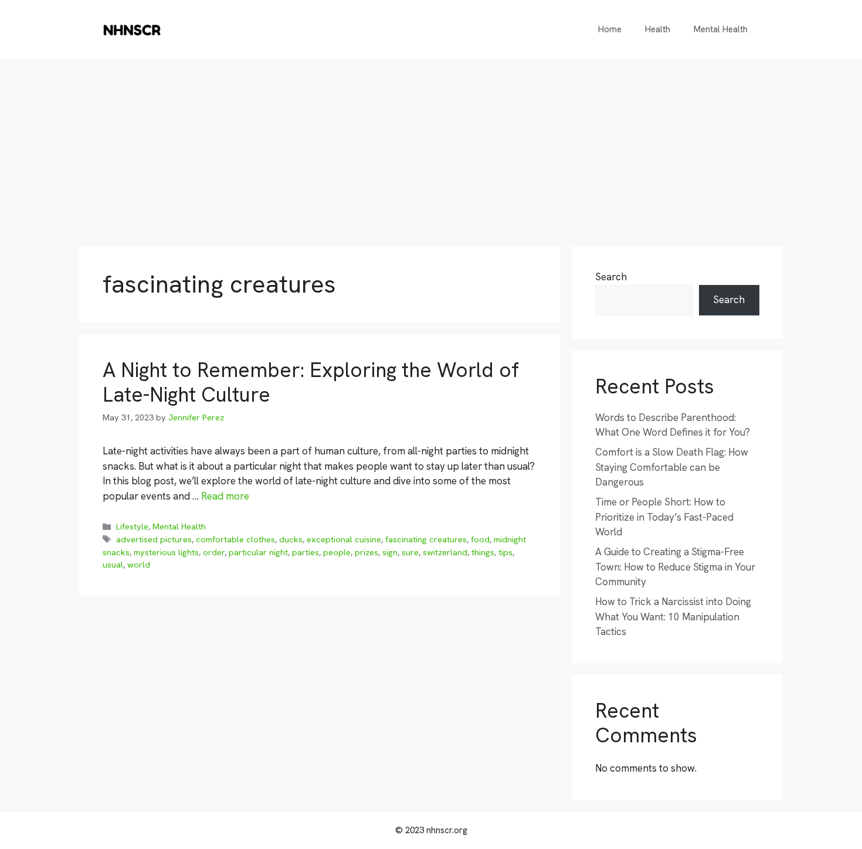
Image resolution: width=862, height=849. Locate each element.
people (337, 552)
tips (505, 552)
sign (390, 552)
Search (611, 276)
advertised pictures (154, 539)
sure (410, 552)
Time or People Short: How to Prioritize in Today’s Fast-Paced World (664, 516)
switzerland (445, 552)
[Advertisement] (431, 146)
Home (610, 29)
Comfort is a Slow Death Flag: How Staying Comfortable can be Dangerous (671, 467)
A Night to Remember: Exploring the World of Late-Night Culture (311, 382)
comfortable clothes (235, 539)
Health (657, 29)
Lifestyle (132, 526)
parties (305, 552)
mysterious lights (166, 552)
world (138, 564)
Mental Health (721, 29)
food (480, 539)
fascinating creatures (426, 539)
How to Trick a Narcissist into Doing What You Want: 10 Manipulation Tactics (673, 616)
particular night (258, 552)
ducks (291, 539)
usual (113, 564)
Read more (225, 496)
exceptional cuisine (344, 539)
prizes (366, 552)
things (482, 552)
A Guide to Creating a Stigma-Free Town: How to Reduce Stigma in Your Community (675, 566)
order (214, 552)
